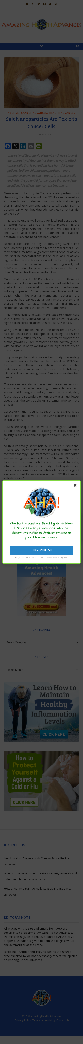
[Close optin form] (76, 486)
